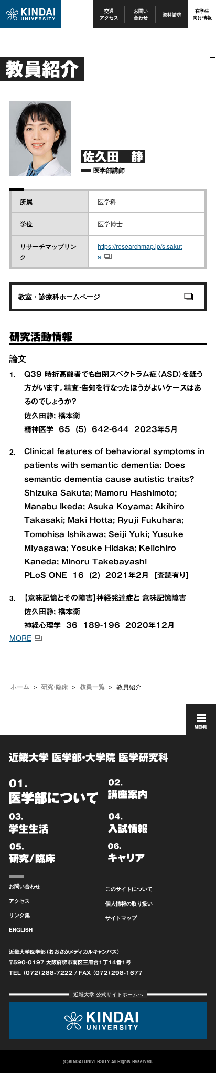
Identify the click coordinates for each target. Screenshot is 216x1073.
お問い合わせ (141, 13)
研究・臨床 (54, 686)
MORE (20, 638)
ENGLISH (21, 929)
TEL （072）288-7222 (41, 972)
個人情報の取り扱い (129, 903)
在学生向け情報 (202, 13)
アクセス (19, 900)
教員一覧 (92, 686)
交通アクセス (109, 13)
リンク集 (19, 915)
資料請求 (172, 14)
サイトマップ (121, 917)
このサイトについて (129, 888)
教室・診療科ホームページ (59, 296)
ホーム (19, 686)
